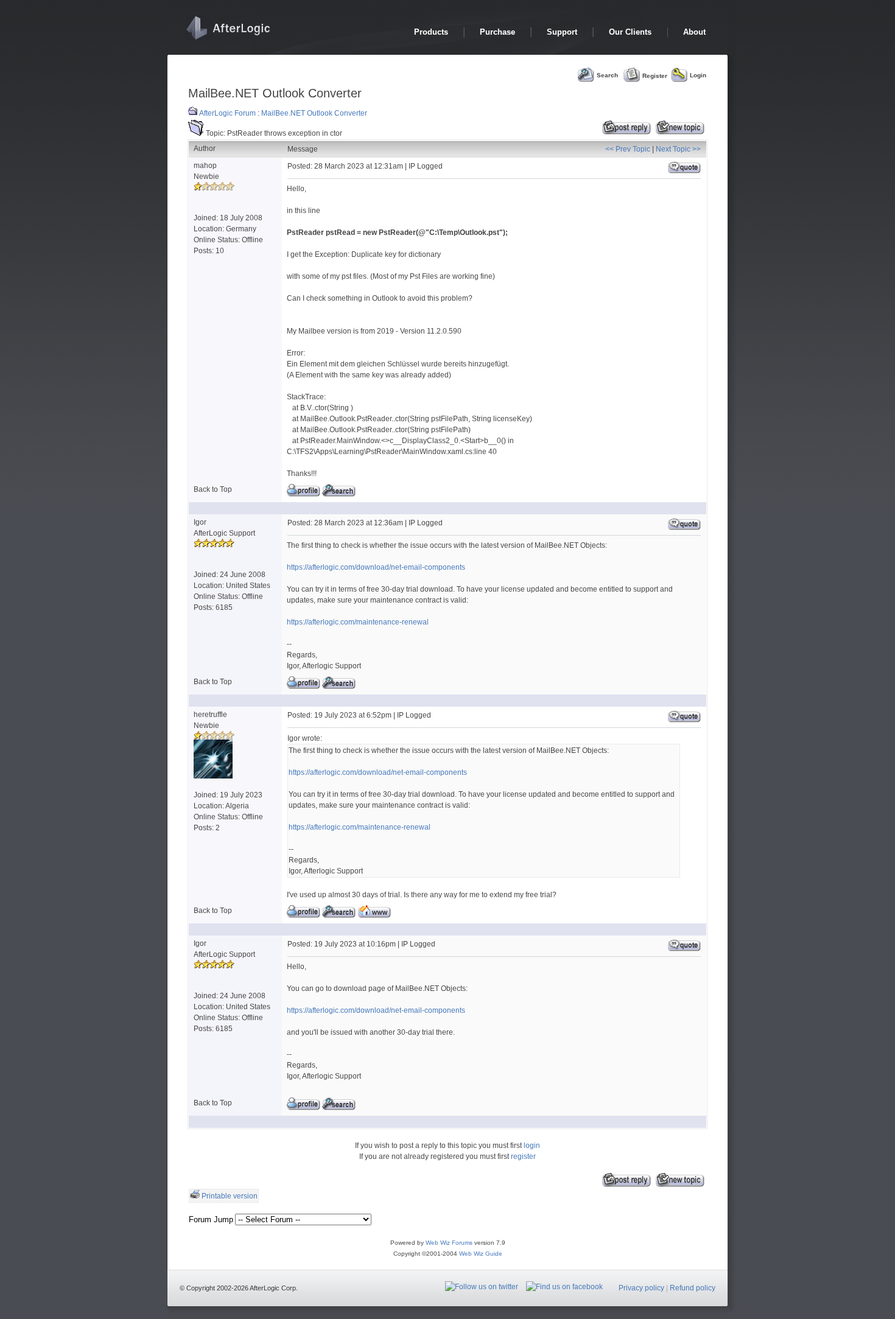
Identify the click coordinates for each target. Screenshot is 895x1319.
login (532, 1145)
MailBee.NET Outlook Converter (314, 113)
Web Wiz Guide (480, 1253)
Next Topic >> (678, 149)
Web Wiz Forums (449, 1242)
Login (698, 75)
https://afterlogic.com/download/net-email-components (376, 567)
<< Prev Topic (627, 149)
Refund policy (692, 1288)
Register (654, 75)
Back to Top (213, 489)
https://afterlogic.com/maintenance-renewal (358, 622)
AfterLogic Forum (227, 113)
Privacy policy (641, 1288)
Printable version (230, 1196)
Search (607, 75)
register (523, 1156)
